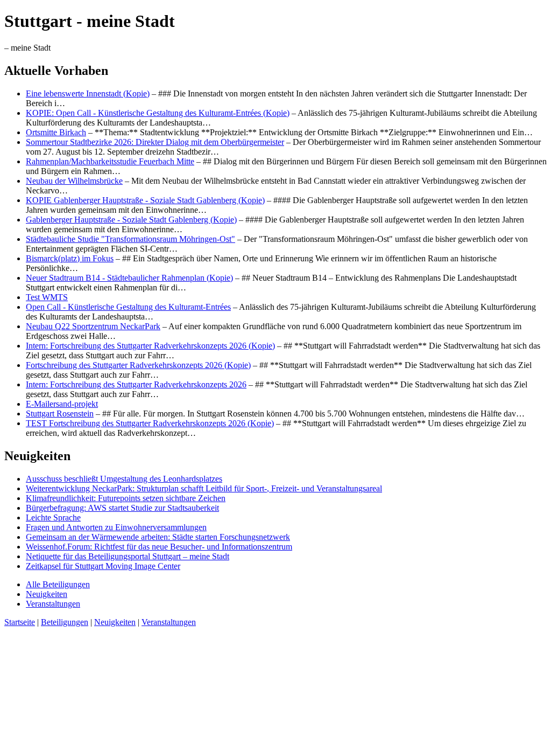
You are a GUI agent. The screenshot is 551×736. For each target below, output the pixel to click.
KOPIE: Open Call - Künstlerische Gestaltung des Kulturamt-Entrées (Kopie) (157, 112)
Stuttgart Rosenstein (60, 413)
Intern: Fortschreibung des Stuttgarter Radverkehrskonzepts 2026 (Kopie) (150, 345)
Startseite (19, 622)
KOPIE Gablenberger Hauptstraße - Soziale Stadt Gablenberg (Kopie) (145, 200)
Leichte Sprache (53, 517)
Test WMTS (47, 297)
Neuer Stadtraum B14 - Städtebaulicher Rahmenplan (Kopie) (129, 277)
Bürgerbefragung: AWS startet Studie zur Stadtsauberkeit (122, 507)
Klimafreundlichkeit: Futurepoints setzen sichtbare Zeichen (125, 498)
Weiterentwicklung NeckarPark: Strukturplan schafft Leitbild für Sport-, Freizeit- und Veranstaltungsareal (204, 488)
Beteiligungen (64, 622)
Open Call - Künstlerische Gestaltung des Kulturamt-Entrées (128, 306)
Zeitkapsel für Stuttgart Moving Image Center (103, 566)
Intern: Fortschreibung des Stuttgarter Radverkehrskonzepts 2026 (136, 384)
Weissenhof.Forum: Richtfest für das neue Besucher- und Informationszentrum (159, 546)
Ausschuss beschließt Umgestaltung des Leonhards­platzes (124, 478)
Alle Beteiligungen (58, 584)
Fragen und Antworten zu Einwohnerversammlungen (116, 527)
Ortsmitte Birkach (56, 132)
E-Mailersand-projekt (62, 403)
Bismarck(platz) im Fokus (70, 258)
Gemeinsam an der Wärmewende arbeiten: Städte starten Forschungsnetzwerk (158, 536)
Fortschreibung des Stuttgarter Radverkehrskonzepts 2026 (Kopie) (138, 365)
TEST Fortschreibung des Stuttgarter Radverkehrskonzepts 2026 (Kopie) (150, 423)
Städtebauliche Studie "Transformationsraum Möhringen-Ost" (130, 239)
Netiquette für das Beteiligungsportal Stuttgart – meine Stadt (127, 556)
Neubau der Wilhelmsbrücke (74, 180)
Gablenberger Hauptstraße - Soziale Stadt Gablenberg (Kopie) (131, 219)
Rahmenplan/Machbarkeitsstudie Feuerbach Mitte (110, 161)
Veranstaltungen (53, 603)
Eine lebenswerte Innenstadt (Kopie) (88, 93)
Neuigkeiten (46, 594)
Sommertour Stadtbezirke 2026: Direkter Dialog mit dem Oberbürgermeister (155, 142)
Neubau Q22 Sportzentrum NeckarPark (93, 326)
